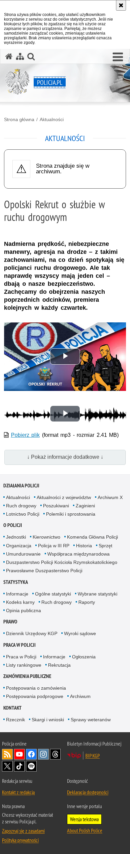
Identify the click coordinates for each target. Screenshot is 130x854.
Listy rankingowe (23, 665)
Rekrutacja (59, 665)
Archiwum (80, 696)
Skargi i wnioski (48, 719)
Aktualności (52, 119)
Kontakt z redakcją (18, 792)
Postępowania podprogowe (34, 696)
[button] (118, 57)
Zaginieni (85, 505)
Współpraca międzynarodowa (78, 554)
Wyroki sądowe (80, 633)
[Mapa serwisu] (20, 56)
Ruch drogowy (21, 505)
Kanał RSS (7, 754)
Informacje (17, 594)
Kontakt (12, 707)
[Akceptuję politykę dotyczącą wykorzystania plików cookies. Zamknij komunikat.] (121, 5)
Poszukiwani (56, 505)
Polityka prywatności (20, 840)
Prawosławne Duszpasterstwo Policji (44, 570)
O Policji (12, 525)
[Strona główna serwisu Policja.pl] (9, 56)
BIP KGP (92, 755)
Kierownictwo (46, 537)
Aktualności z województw (64, 497)
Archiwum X (110, 497)
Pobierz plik (25, 435)
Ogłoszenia (84, 656)
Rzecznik (15, 719)
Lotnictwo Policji (22, 514)
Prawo (10, 621)
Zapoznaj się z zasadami (23, 830)
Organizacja (18, 545)
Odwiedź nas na (19, 754)
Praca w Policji (19, 644)
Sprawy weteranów (91, 719)
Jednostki (16, 537)
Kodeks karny (20, 602)
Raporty (86, 602)
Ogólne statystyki (53, 594)
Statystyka (15, 582)
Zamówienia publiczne (27, 676)
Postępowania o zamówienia (36, 688)
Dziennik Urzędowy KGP (31, 633)
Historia (84, 545)
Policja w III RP (53, 545)
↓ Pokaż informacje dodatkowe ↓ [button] (65, 457)
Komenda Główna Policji (92, 537)
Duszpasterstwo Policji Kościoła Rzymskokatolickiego (61, 562)
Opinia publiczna (23, 610)
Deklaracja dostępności (87, 792)
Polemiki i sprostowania (70, 514)
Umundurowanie (23, 554)
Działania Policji (21, 485)
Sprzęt (105, 545)
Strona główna (19, 119)
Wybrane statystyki (97, 594)
